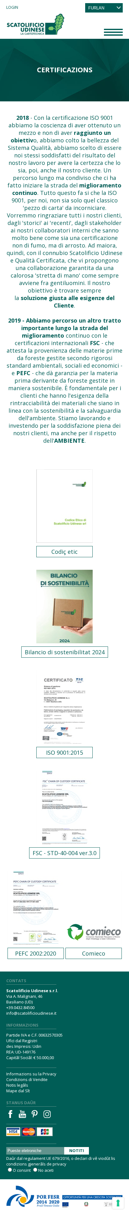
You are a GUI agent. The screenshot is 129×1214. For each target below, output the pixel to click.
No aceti (46, 1170)
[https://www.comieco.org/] (93, 902)
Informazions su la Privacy (31, 1074)
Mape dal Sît (18, 1091)
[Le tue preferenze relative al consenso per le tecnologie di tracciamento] (118, 1203)
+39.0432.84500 (20, 1007)
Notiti (76, 1150)
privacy (59, 1164)
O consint (22, 1170)
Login (12, 7)
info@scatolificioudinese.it (31, 1013)
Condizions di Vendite (27, 1079)
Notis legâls (17, 1085)
